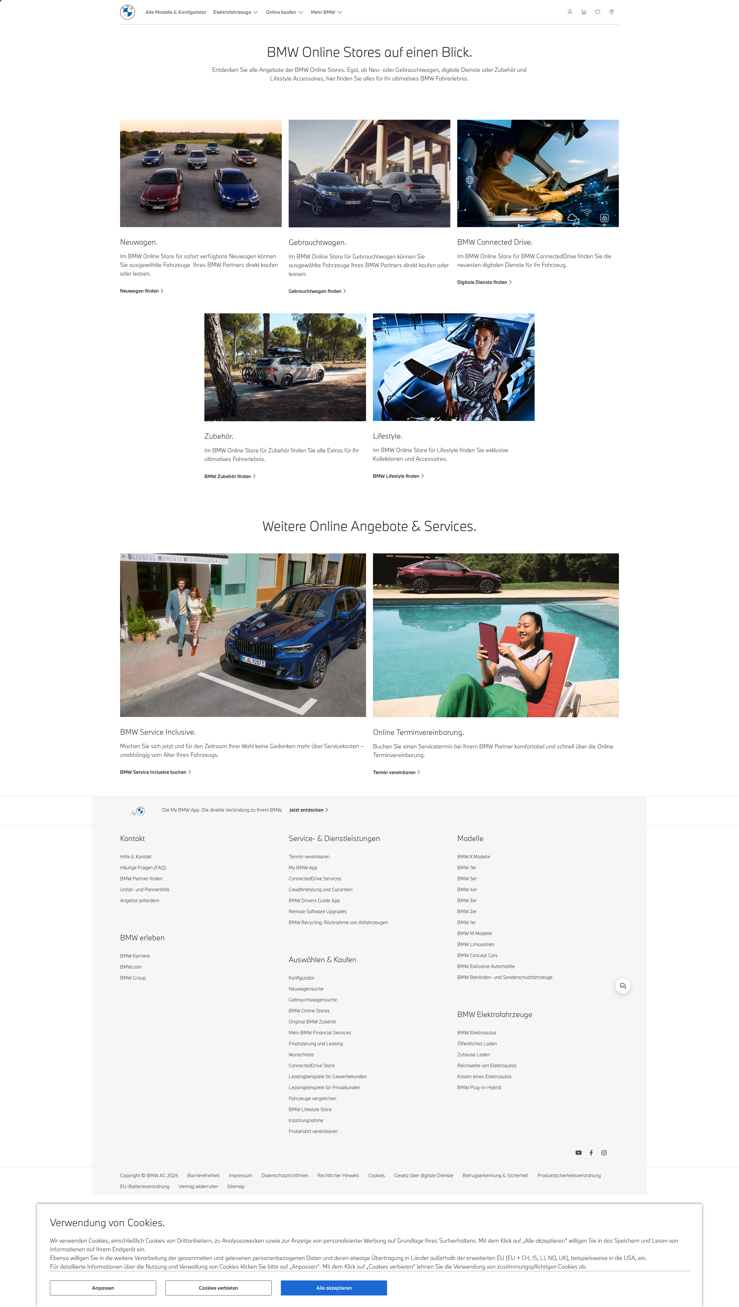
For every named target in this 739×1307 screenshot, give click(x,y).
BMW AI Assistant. (546, 979)
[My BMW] (570, 12)
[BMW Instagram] (604, 1153)
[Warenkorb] (584, 12)
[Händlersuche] (612, 12)
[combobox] (622, 985)
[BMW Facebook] (591, 1153)
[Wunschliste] (598, 12)
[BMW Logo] (127, 12)
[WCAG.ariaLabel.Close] (605, 949)
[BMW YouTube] (578, 1153)
